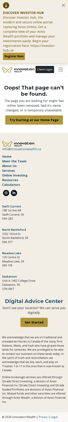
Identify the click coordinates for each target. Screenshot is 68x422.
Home (7, 156)
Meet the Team (14, 161)
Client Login (44, 69)
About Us (9, 166)
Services (8, 170)
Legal (54, 417)
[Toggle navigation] (60, 69)
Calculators (11, 185)
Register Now (14, 56)
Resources (10, 180)
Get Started (34, 322)
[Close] (63, 5)
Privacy (43, 417)
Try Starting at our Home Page (34, 120)
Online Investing (15, 175)
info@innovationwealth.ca (21, 149)
